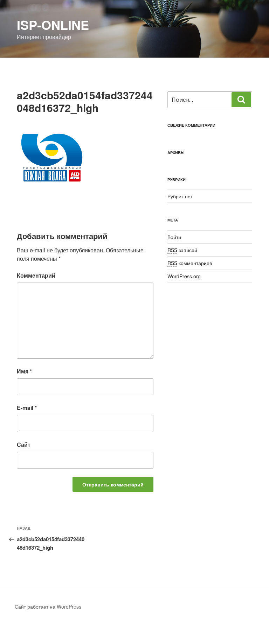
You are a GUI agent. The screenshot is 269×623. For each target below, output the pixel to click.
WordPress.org (184, 276)
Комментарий (36, 275)
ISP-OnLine (53, 24)
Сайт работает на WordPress (48, 606)
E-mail (27, 408)
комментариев (189, 262)
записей (182, 249)
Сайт (23, 444)
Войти (174, 236)
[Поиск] (241, 99)
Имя (24, 371)
